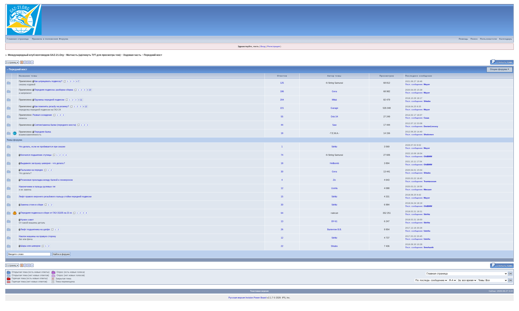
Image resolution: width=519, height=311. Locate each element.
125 (282, 83)
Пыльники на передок (31, 170)
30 (282, 171)
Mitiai (334, 99)
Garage (334, 108)
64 (282, 213)
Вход (263, 46)
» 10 (89, 90)
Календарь (505, 39)
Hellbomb (334, 163)
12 (282, 188)
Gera (334, 91)
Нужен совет (27, 219)
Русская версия (236, 297)
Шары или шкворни (30, 246)
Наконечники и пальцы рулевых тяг (37, 186)
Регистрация (273, 46)
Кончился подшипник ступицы (35, 155)
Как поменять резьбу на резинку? (51, 106)
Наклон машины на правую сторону (37, 236)
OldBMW (428, 156)
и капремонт (25, 93)
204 (282, 99)
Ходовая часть (132, 55)
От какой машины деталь (32, 222)
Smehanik (429, 247)
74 (282, 155)
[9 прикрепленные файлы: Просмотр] (19, 213)
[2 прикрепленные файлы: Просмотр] (33, 125)
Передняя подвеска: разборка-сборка (53, 90)
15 (282, 196)
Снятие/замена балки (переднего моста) (55, 125)
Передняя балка (42, 132)
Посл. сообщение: (414, 84)
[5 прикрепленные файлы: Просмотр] (33, 81)
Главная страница (18, 39)
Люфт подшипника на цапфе (35, 229)
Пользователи (488, 39)
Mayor (427, 84)
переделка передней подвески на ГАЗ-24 (40, 109)
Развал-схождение (42, 115)
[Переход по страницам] (64, 81)
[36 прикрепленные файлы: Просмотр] (33, 106)
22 (282, 246)
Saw (334, 125)
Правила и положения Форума (50, 39)
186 (282, 91)
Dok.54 (334, 116)
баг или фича (25, 239)
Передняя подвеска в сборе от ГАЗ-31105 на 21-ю (46, 213)
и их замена (25, 189)
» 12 (85, 106)
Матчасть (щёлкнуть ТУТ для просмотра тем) (93, 55)
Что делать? (25, 173)
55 (282, 116)
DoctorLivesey (431, 126)
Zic (334, 180)
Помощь (463, 39)
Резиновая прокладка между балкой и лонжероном (46, 180)
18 (282, 133)
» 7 (77, 81)
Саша (426, 118)
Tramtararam (430, 181)
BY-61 (334, 221)
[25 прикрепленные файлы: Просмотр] (33, 90)
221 (282, 108)
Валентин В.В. (334, 229)
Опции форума (498, 69)
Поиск (474, 39)
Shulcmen (429, 134)
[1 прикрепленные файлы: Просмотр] (33, 132)
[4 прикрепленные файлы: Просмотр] (33, 99)
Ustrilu (334, 188)
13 (282, 221)
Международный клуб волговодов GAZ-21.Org (36, 55)
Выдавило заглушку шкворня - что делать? (42, 163)
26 (282, 229)
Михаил (427, 189)
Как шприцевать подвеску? (48, 81)
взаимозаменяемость (30, 134)
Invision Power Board (256, 297)
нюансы (23, 118)
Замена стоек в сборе (31, 204)
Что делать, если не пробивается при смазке (42, 146)
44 (282, 125)
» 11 (80, 100)
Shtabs (427, 101)
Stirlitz (334, 146)
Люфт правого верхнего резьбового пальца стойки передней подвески (55, 196)
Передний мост (153, 55)
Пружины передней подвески (49, 99)
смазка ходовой (27, 84)
